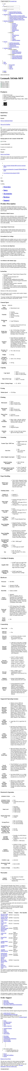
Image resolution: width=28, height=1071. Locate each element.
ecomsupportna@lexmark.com (10, 1014)
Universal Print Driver (17, 57)
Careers (5, 1031)
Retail (13, 31)
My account (12, 64)
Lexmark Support (23, 1017)
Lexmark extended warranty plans (17, 19)
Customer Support (7, 1028)
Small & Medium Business (15, 12)
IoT (13, 33)
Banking (14, 23)
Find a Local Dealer (5, 154)
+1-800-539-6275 (7, 1013)
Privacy (5, 1053)
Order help (5, 1000)
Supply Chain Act (7, 1026)
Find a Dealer (6, 1033)
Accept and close (4, 1069)
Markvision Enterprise (17, 58)
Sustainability (6, 1037)
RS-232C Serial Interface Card (4, 915)
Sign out (11, 68)
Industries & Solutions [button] (8, 21)
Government (15, 24)
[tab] (15, 187)
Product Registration (16, 52)
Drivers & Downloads (17, 55)
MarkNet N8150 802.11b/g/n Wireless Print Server (4, 960)
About (4, 1029)
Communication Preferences (9, 1038)
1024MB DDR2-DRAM (4, 950)
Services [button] (5, 41)
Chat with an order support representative (12, 1004)
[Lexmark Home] (13, 1)
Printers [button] (5, 10)
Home (4, 71)
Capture (14, 39)
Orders (10, 67)
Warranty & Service (16, 53)
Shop (4, 62)
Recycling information (8, 1003)
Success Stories (6, 1040)
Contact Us (6, 1032)
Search (5, 6)
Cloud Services (15, 35)
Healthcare (14, 26)
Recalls (5, 1056)
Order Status (6, 1002)
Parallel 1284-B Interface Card (4, 918)
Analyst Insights (7, 1041)
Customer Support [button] (7, 48)
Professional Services (14, 46)
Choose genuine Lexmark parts (16, 18)
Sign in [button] (5, 63)
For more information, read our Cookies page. (12, 1066)
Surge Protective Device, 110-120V (4, 966)
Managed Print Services (14, 44)
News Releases (6, 1023)
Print (13, 37)
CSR (4, 1024)
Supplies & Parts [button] (7, 14)
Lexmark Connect (7, 1022)
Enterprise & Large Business (15, 13)
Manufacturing (15, 30)
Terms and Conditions (8, 1055)
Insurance (14, 27)
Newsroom (5, 1036)
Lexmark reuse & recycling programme (18, 17)
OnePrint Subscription (14, 43)
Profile (10, 66)
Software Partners (16, 40)
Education (14, 28)
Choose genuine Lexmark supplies (17, 15)
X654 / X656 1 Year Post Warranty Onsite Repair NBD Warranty (4, 928)
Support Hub (15, 50)
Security (14, 36)
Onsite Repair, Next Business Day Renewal (4, 955)
